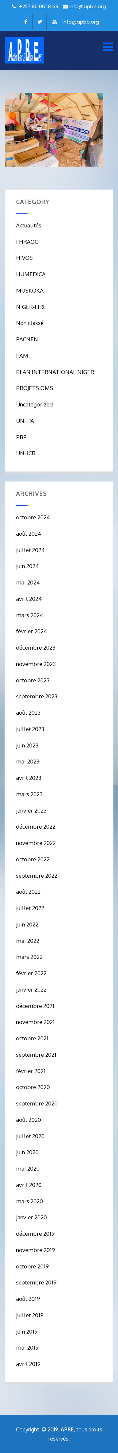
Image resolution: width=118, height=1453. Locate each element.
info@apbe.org (87, 6)
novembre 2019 (35, 1250)
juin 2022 (27, 924)
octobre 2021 (32, 1038)
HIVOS (24, 257)
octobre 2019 (32, 1266)
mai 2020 (28, 1168)
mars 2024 (29, 615)
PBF (21, 437)
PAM (22, 355)
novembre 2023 (36, 663)
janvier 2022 (31, 989)
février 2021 (31, 1070)
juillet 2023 (30, 729)
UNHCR (25, 453)
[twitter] (40, 22)
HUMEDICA (31, 274)
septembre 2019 (36, 1282)
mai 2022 (27, 940)
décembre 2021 (35, 1005)
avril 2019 (28, 1363)
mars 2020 (29, 1201)
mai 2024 (28, 582)
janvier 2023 (31, 810)
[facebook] (25, 22)
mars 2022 (29, 956)
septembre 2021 (36, 1054)
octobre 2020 (33, 1087)
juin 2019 (27, 1331)
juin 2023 (27, 745)
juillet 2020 (30, 1136)
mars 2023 (29, 794)
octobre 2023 (32, 680)
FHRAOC (27, 241)
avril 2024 (29, 598)
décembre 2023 (35, 647)
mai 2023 (27, 761)
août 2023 (28, 712)
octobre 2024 (33, 517)
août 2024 (28, 533)
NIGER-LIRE (31, 306)
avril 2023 (28, 777)
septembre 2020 (37, 1103)
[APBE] (24, 50)
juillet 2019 (30, 1315)
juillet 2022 (30, 908)
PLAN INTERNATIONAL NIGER (55, 371)
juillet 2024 (30, 550)
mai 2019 (27, 1347)
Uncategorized (34, 404)
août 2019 (28, 1298)
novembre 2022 (36, 842)
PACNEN (27, 339)
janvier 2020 (31, 1217)
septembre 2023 (36, 696)
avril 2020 (29, 1184)
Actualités (28, 225)
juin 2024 (27, 566)
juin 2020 (27, 1152)
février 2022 (31, 973)
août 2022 (28, 891)
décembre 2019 (35, 1233)
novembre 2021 (35, 1021)
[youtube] (54, 22)
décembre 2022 (35, 826)
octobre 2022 (32, 859)
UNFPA (25, 420)
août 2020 (28, 1119)
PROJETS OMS (34, 388)
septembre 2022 (36, 875)
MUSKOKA (30, 290)
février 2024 (31, 631)
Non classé (30, 322)
